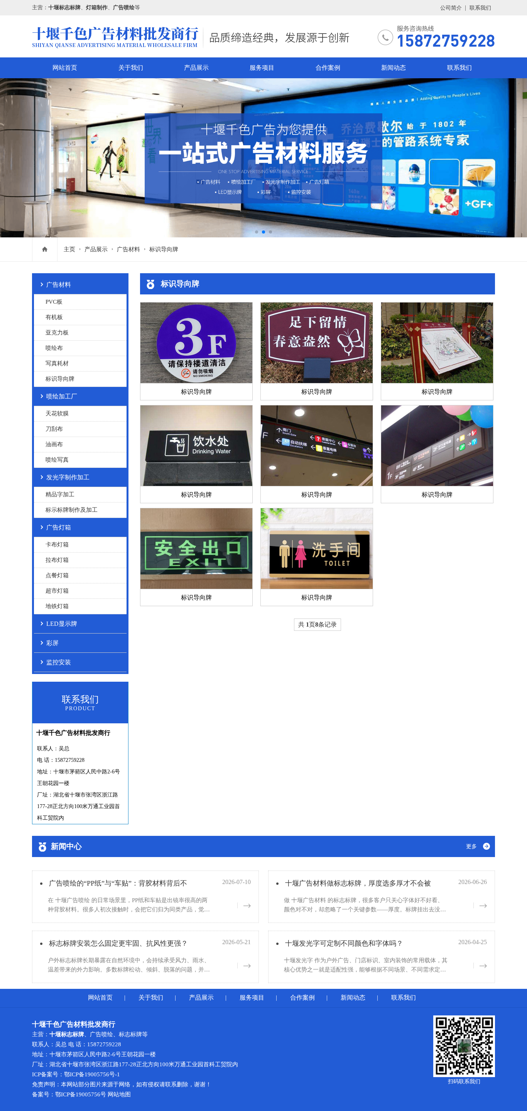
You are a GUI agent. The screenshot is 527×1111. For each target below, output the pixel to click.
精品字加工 (60, 494)
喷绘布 (54, 348)
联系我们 (480, 8)
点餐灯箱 (57, 575)
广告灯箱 (58, 527)
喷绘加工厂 (61, 396)
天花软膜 (57, 413)
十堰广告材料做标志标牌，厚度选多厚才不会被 (358, 883)
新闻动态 (393, 67)
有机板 (54, 317)
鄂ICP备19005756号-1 (92, 1074)
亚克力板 (57, 332)
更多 (471, 846)
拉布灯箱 (57, 560)
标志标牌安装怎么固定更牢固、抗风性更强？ (118, 943)
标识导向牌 (163, 249)
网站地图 (119, 1094)
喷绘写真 (57, 460)
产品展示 (196, 67)
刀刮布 (54, 429)
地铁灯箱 (57, 606)
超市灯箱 (57, 591)
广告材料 (128, 249)
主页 (69, 249)
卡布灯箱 (57, 544)
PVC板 (54, 302)
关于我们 (130, 67)
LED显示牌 (61, 623)
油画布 (54, 444)
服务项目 (262, 67)
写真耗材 (57, 363)
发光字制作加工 (68, 477)
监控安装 (58, 662)
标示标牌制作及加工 (72, 510)
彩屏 (52, 643)
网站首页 (64, 67)
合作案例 (328, 67)
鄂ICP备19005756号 (80, 1094)
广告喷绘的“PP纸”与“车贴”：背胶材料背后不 (118, 883)
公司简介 (451, 8)
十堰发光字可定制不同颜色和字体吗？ (344, 943)
